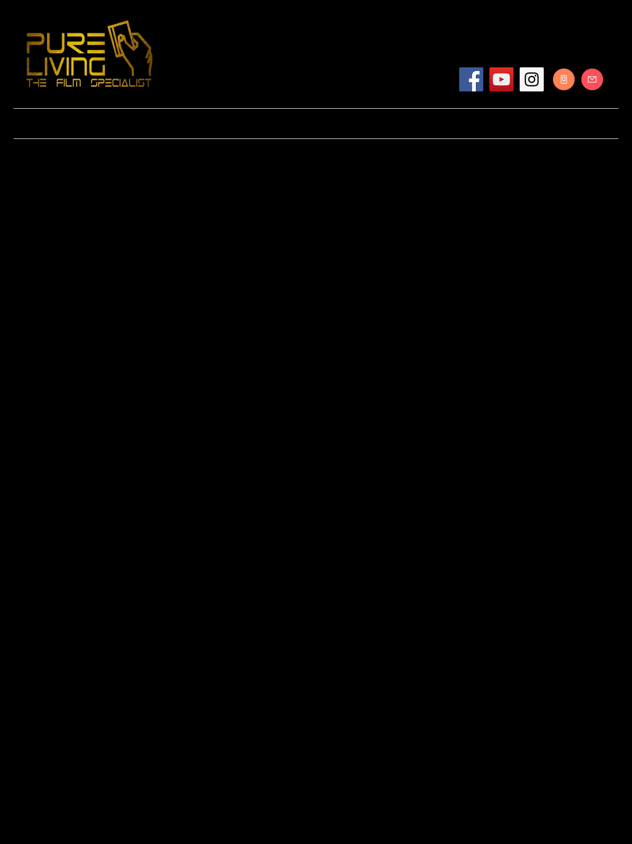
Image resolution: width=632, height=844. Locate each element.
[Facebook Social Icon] (471, 79)
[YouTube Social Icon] (501, 79)
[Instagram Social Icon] (532, 79)
